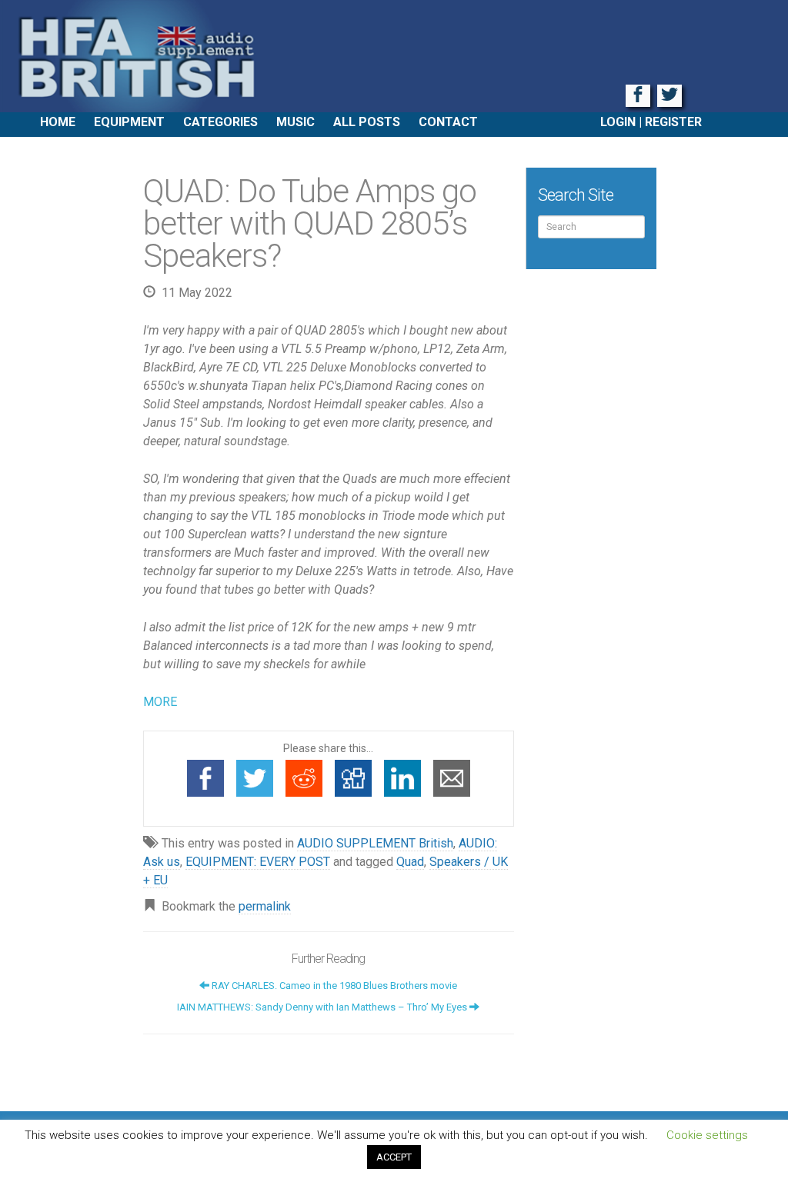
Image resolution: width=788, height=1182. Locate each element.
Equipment (129, 122)
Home (57, 122)
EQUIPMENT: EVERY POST (257, 861)
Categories (220, 122)
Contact (448, 122)
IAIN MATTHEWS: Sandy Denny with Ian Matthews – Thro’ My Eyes (323, 1007)
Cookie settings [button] (707, 1135)
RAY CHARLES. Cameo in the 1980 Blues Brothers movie (333, 985)
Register (673, 122)
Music (295, 122)
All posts (366, 122)
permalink (265, 906)
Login (618, 122)
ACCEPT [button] (394, 1157)
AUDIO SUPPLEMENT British (375, 843)
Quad (410, 861)
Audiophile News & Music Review (394, 56)
